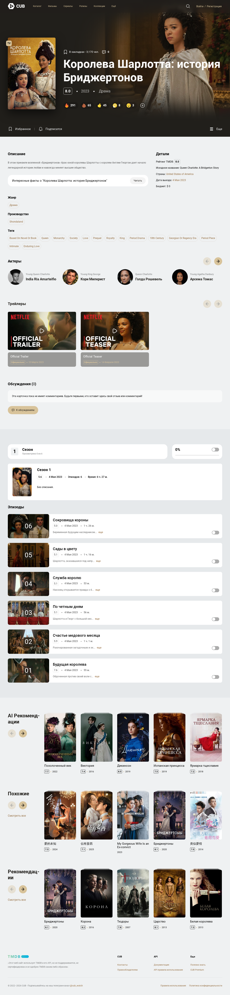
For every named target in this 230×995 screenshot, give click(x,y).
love (85, 238)
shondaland (16, 221)
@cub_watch (76, 985)
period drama (137, 238)
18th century (157, 238)
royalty (110, 238)
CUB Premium (197, 970)
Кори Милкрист (93, 279)
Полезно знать (198, 965)
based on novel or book (23, 238)
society (74, 238)
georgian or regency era (182, 238)
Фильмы (52, 6)
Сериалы (68, 6)
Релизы (83, 6)
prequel (97, 238)
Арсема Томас (201, 279)
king (122, 238)
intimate (14, 246)
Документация (161, 965)
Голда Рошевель (148, 279)
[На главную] (16, 6)
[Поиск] (188, 6)
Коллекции (99, 6)
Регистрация (214, 6)
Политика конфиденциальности (205, 985)
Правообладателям (127, 970)
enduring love (31, 246)
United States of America (180, 174)
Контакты (122, 965)
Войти (199, 6)
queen (45, 238)
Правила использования (173, 985)
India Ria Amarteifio (41, 279)
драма (104, 91)
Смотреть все (17, 815)
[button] (218, 261)
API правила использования (168, 970)
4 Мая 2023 (179, 180)
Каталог (37, 6)
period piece (208, 238)
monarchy (59, 238)
